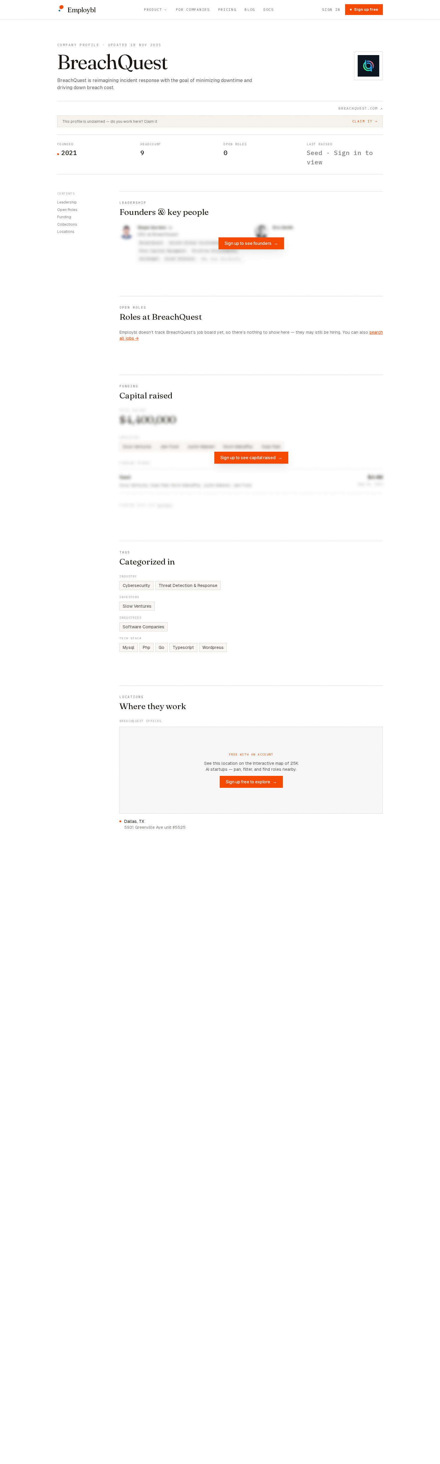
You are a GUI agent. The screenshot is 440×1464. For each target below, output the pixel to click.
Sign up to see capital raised (251, 457)
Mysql (128, 647)
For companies (193, 9)
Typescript (183, 647)
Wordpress (213, 647)
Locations (66, 232)
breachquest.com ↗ (361, 108)
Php (146, 647)
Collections (67, 224)
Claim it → (365, 121)
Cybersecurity (136, 585)
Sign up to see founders (251, 243)
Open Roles (67, 209)
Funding (64, 217)
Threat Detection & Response (188, 585)
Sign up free (366, 9)
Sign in (331, 9)
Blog (250, 9)
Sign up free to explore (251, 781)
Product (153, 9)
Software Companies (143, 626)
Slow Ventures (137, 606)
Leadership (67, 202)
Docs (268, 9)
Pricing (227, 9)
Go (161, 647)
